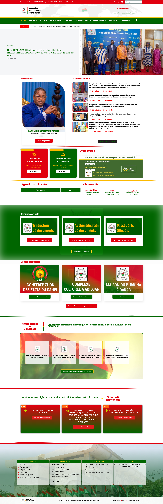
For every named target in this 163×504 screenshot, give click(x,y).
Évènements (40, 190)
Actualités (44, 20)
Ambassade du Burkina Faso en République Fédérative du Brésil (117, 356)
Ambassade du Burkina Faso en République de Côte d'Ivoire (64, 356)
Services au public (56, 20)
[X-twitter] (118, 2)
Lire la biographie (43, 141)
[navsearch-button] (137, 20)
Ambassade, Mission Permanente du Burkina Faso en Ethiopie (90, 356)
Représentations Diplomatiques (76, 20)
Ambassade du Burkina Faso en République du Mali (37, 356)
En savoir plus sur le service (39, 240)
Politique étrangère (97, 20)
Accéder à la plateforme (42, 417)
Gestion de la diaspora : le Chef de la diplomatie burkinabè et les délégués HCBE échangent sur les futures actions (39, 53)
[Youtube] (122, 2)
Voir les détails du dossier (40, 297)
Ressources (113, 20)
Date (70, 190)
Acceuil (23, 20)
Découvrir (35, 171)
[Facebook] (114, 2)
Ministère (32, 20)
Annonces (125, 20)
